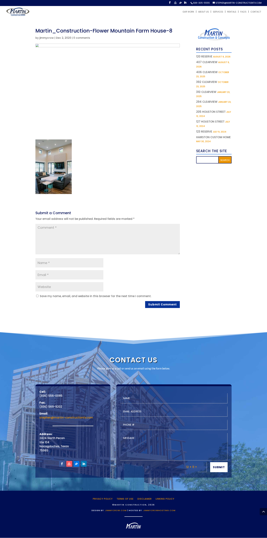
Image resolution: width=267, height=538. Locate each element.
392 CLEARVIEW (206, 82)
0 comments (81, 38)
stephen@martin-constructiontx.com (66, 417)
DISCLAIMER (144, 498)
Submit (219, 467)
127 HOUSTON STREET (210, 121)
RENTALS (231, 12)
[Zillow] (180, 3)
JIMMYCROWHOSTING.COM (159, 510)
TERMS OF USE (125, 498)
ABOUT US (203, 12)
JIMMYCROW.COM (116, 510)
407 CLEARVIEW (206, 62)
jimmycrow (46, 38)
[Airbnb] (175, 3)
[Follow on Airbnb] (69, 464)
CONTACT (255, 12)
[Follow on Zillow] (76, 464)
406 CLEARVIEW (207, 72)
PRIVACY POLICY (103, 498)
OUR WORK (188, 12)
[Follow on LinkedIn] (84, 464)
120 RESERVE (204, 56)
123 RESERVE (204, 131)
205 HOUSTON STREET (211, 112)
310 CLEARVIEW (206, 92)
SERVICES (218, 12)
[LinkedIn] (185, 3)
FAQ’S (243, 12)
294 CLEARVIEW (206, 102)
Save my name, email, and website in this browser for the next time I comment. (95, 296)
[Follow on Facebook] (62, 464)
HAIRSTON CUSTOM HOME (213, 137)
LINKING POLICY (165, 498)
